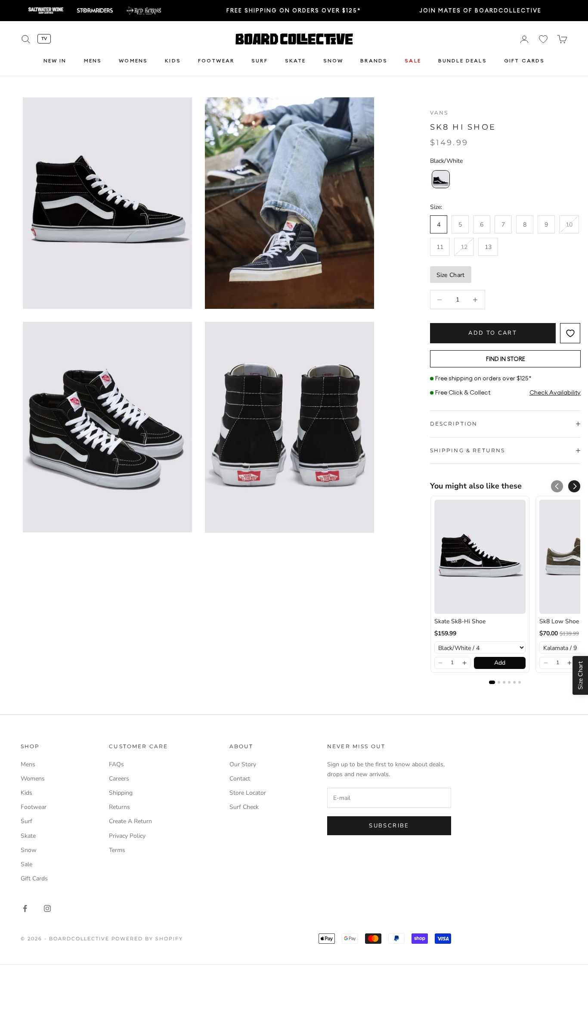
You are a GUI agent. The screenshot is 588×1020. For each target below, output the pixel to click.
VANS (439, 112)
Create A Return (130, 821)
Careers (119, 778)
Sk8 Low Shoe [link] (559, 621)
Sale (413, 61)
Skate (295, 61)
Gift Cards (524, 61)
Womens (133, 61)
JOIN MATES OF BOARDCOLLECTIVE (480, 10)
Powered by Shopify (147, 939)
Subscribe (389, 826)
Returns (119, 807)
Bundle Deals (462, 61)
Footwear (216, 61)
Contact (239, 778)
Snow (333, 61)
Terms (117, 850)
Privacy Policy (127, 836)
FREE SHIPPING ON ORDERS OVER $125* (293, 10)
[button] (574, 486)
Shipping (121, 793)
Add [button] (499, 663)
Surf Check (244, 807)
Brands (373, 61)
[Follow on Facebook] (25, 908)
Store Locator (247, 793)
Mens (93, 61)
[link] (480, 557)
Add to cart (492, 333)
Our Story (242, 764)
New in (55, 61)
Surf (259, 61)
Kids (173, 61)
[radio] (440, 179)
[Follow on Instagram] (47, 908)
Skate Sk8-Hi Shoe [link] (460, 621)
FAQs (116, 764)
